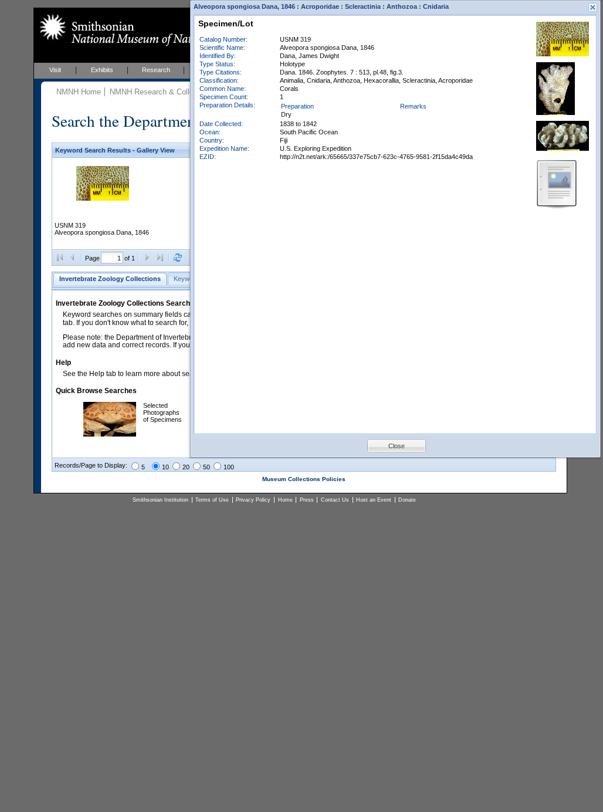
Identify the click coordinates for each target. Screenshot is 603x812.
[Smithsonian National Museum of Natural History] (142, 30)
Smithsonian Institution (160, 500)
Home (285, 500)
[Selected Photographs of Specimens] (109, 434)
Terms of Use (212, 500)
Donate (407, 500)
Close (396, 445)
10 (165, 467)
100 (228, 467)
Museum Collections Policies (303, 479)
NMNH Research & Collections (162, 91)
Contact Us (335, 500)
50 (206, 467)
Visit (55, 69)
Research (156, 69)
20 (185, 467)
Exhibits (102, 69)
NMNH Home (78, 91)
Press (307, 500)
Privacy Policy (253, 500)
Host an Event (373, 500)
